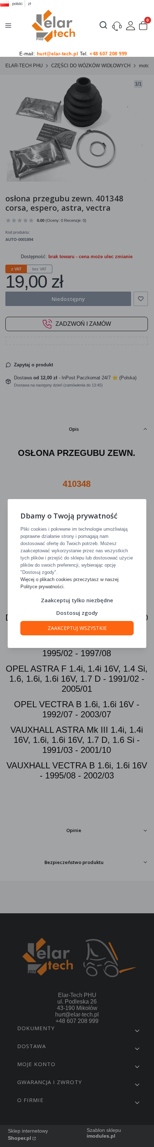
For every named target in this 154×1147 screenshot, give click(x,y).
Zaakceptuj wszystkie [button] (77, 628)
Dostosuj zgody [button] (77, 612)
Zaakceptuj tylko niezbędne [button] (77, 600)
